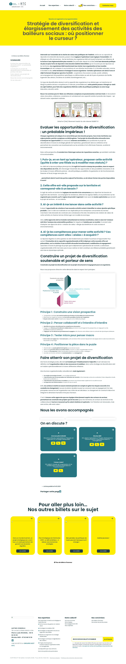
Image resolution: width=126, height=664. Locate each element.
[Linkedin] (12, 640)
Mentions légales (55, 658)
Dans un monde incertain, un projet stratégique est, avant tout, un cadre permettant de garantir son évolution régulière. (23, 542)
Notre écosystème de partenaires (48, 651)
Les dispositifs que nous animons (47, 649)
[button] (59, 5)
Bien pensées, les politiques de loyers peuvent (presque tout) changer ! (76, 540)
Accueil (42, 5)
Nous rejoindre (69, 625)
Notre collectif (69, 5)
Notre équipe (68, 622)
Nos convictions (89, 5)
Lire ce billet (22, 551)
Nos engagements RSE (71, 624)
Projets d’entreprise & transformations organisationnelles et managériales (50, 644)
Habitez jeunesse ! (103, 538)
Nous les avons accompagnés (21, 78)
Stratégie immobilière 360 (47, 628)
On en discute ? (16, 80)
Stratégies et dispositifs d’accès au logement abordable (49, 631)
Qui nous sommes (70, 620)
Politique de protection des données (71, 658)
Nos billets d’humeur (97, 620)
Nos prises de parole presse (99, 622)
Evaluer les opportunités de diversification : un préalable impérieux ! (20, 65)
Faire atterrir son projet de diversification (19, 74)
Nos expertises (54, 5)
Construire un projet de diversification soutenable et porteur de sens (20, 70)
